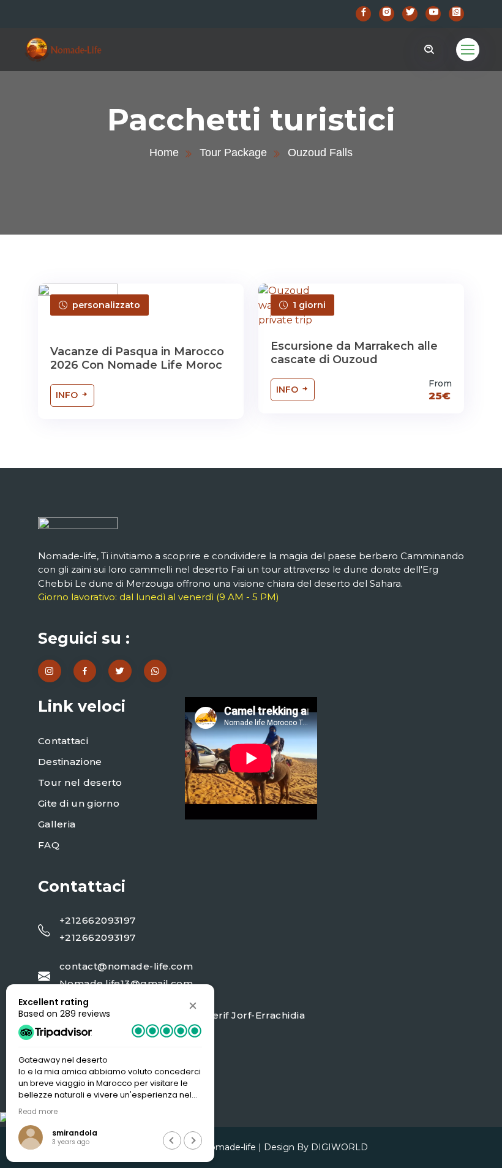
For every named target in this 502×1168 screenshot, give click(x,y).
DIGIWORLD (339, 1147)
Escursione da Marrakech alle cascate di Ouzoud (354, 352)
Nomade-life (229, 1147)
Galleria (56, 824)
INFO (68, 395)
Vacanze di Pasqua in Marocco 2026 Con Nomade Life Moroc (137, 358)
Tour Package (233, 152)
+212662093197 (97, 920)
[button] (193, 1006)
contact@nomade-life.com (126, 966)
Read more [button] (38, 1112)
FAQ (48, 845)
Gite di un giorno (78, 803)
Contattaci (63, 741)
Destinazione (70, 761)
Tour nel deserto (80, 782)
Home (164, 152)
